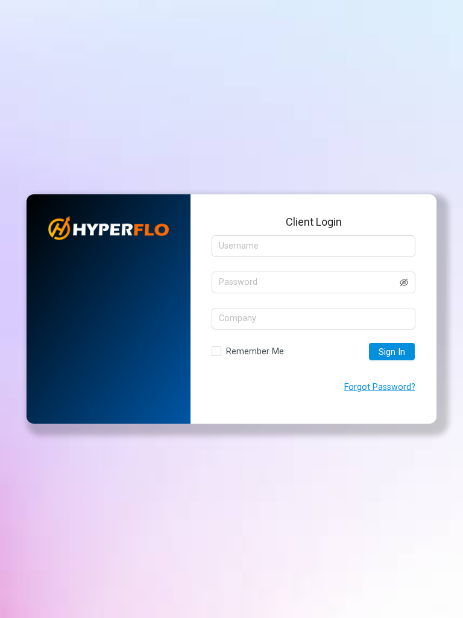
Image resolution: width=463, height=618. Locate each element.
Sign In (392, 352)
